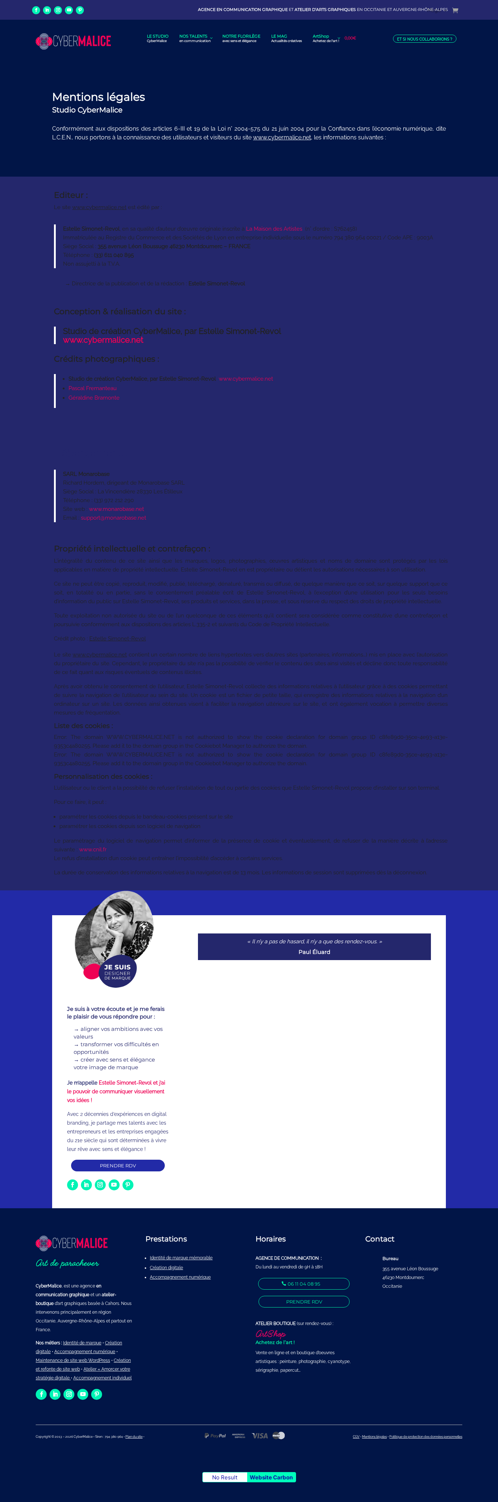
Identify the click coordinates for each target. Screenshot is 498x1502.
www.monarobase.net (116, 509)
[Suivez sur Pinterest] (80, 10)
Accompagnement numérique (180, 1277)
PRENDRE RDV (118, 1165)
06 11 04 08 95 (304, 1284)
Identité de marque (82, 1342)
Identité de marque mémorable (181, 1257)
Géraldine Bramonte (94, 397)
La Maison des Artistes (274, 229)
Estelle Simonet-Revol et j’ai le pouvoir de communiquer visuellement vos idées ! (116, 1091)
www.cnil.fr (92, 849)
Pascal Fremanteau (93, 388)
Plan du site (134, 1437)
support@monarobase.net (113, 518)
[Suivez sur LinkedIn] (47, 10)
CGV (356, 1437)
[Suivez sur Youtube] (69, 10)
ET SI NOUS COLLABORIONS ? (424, 39)
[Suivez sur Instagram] (58, 10)
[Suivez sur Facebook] (36, 10)
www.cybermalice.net (103, 339)
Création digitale (166, 1267)
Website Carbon (271, 1477)
